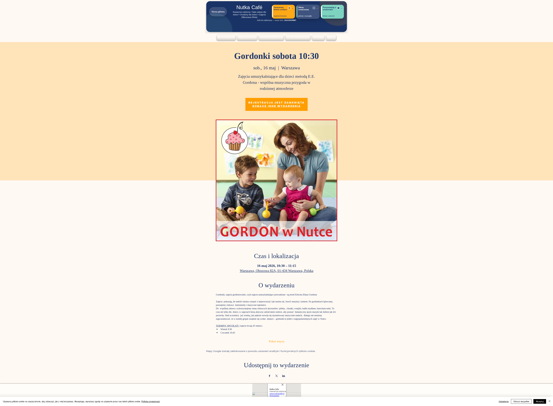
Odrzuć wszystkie (521, 401)
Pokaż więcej (276, 341)
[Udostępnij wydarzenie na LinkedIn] (283, 376)
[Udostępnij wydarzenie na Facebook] (269, 376)
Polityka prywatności (150, 401)
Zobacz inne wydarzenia (276, 106)
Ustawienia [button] (504, 401)
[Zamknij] (549, 401)
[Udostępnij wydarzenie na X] (276, 376)
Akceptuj (540, 401)
